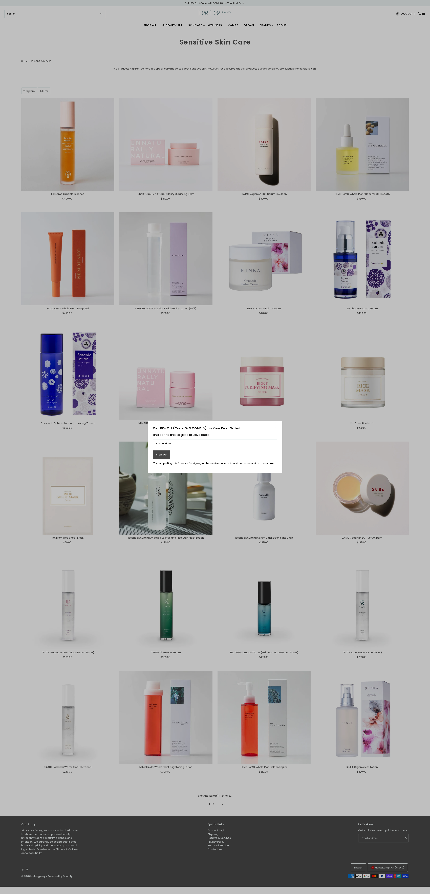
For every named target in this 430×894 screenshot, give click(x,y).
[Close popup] (278, 425)
